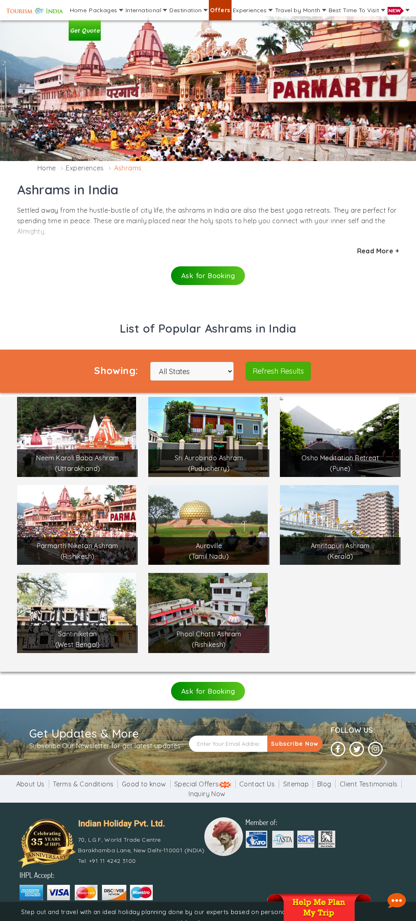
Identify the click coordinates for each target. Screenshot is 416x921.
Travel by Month (298, 10)
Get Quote (85, 30)
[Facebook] (338, 749)
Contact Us (257, 784)
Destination (186, 10)
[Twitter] (356, 749)
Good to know (144, 784)
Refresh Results (278, 371)
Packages (104, 10)
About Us (30, 784)
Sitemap (296, 784)
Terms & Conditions (83, 784)
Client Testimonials (369, 784)
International (144, 10)
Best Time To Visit (355, 10)
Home (78, 10)
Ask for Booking (208, 275)
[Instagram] (375, 749)
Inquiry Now (206, 794)
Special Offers (196, 784)
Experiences (251, 10)
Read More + (378, 251)
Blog (324, 784)
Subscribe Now (294, 743)
